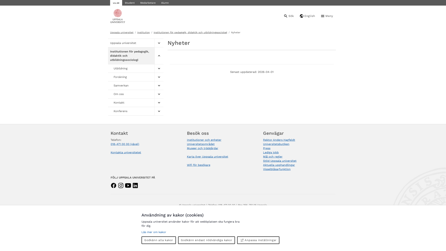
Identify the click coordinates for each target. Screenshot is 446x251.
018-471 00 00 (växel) (125, 144)
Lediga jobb (271, 152)
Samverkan (121, 85)
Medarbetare (148, 2)
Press (266, 148)
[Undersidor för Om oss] (159, 94)
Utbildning (121, 68)
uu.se (116, 2)
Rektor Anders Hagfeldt (279, 140)
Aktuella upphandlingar (279, 165)
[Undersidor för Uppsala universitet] (159, 43)
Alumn (165, 2)
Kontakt (119, 102)
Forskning (120, 77)
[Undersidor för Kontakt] (159, 102)
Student (130, 2)
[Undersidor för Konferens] (159, 111)
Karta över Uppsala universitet (207, 156)
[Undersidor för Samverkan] (159, 85)
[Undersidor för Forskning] (159, 77)
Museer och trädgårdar (202, 148)
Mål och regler (273, 156)
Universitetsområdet (201, 144)
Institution (143, 32)
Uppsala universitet (121, 32)
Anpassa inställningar (261, 240)
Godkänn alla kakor (158, 240)
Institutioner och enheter (204, 140)
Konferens (120, 111)
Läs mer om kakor (153, 232)
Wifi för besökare (198, 165)
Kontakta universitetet (126, 152)
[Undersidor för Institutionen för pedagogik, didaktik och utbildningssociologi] (159, 55)
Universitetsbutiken (276, 144)
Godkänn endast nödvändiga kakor (206, 240)
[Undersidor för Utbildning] (159, 68)
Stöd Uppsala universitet (280, 160)
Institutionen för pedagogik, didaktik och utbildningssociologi (190, 32)
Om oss (119, 94)
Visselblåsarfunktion (277, 169)
